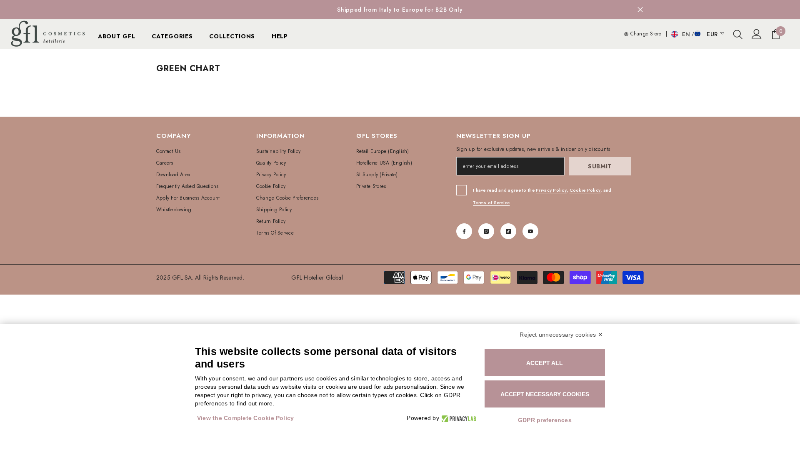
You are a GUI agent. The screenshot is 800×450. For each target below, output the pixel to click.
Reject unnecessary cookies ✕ (561, 334)
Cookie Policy (585, 190)
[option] (400, 9)
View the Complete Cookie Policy (245, 418)
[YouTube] (530, 231)
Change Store (644, 34)
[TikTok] (508, 231)
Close (640, 9)
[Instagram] (486, 231)
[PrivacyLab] (457, 418)
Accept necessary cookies (544, 394)
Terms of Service (491, 202)
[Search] (738, 34)
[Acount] (756, 34)
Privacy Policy (551, 190)
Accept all (544, 363)
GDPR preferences (545, 420)
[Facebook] (464, 231)
